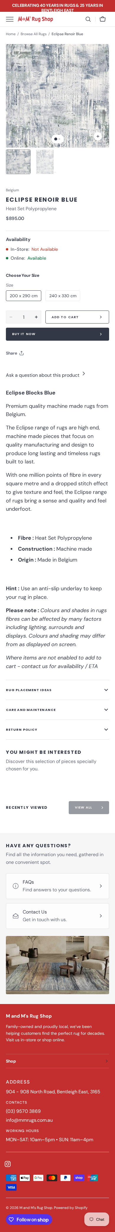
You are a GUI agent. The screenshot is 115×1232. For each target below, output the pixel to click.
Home (11, 34)
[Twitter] (15, 368)
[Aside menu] (12, 19)
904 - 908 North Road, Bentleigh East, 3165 (53, 1092)
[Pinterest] (37, 368)
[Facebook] (26, 368)
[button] (88, 19)
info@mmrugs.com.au (29, 1120)
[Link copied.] (49, 368)
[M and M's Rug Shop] (35, 19)
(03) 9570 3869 (23, 1111)
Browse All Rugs (34, 34)
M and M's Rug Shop (35, 1207)
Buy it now (23, 334)
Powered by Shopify (71, 1207)
